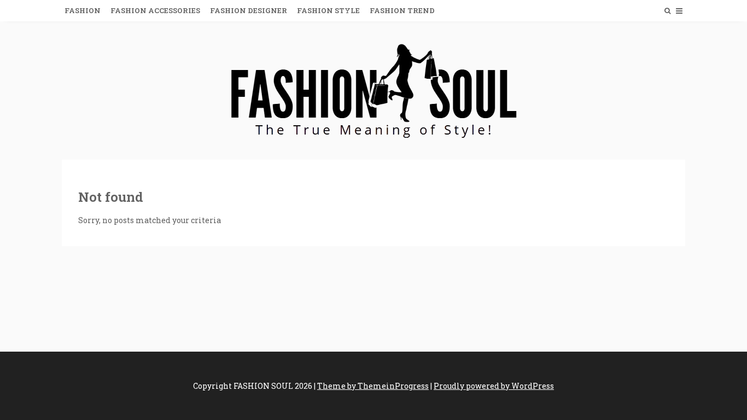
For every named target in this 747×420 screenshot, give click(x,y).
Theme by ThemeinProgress (373, 386)
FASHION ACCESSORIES (155, 10)
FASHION (83, 10)
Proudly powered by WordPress (494, 386)
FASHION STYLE (328, 10)
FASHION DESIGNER (248, 10)
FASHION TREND (402, 10)
